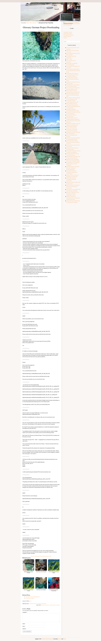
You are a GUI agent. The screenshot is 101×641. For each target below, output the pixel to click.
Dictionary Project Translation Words (37, 603)
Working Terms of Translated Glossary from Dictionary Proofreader (73, 187)
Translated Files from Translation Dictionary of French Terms (71, 172)
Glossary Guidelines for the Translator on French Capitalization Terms (72, 194)
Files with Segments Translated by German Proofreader (71, 179)
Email (23, 626)
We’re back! (69, 59)
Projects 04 (41, 30)
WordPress (59, 638)
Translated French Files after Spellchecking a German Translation (72, 164)
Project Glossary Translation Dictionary (50, 605)
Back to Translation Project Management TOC (41, 556)
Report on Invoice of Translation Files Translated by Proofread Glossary (73, 198)
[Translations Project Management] (50, 20)
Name (23, 623)
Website (24, 628)
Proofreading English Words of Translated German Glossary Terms (73, 71)
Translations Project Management (47, 638)
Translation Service (25, 1)
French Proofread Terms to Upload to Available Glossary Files (72, 95)
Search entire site (67, 36)
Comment (24, 612)
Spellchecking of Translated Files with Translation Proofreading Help (72, 168)
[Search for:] (71, 41)
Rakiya (64, 638)
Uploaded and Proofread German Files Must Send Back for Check (73, 142)
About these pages (67, 33)
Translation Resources (68, 35)
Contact (34, 1)
